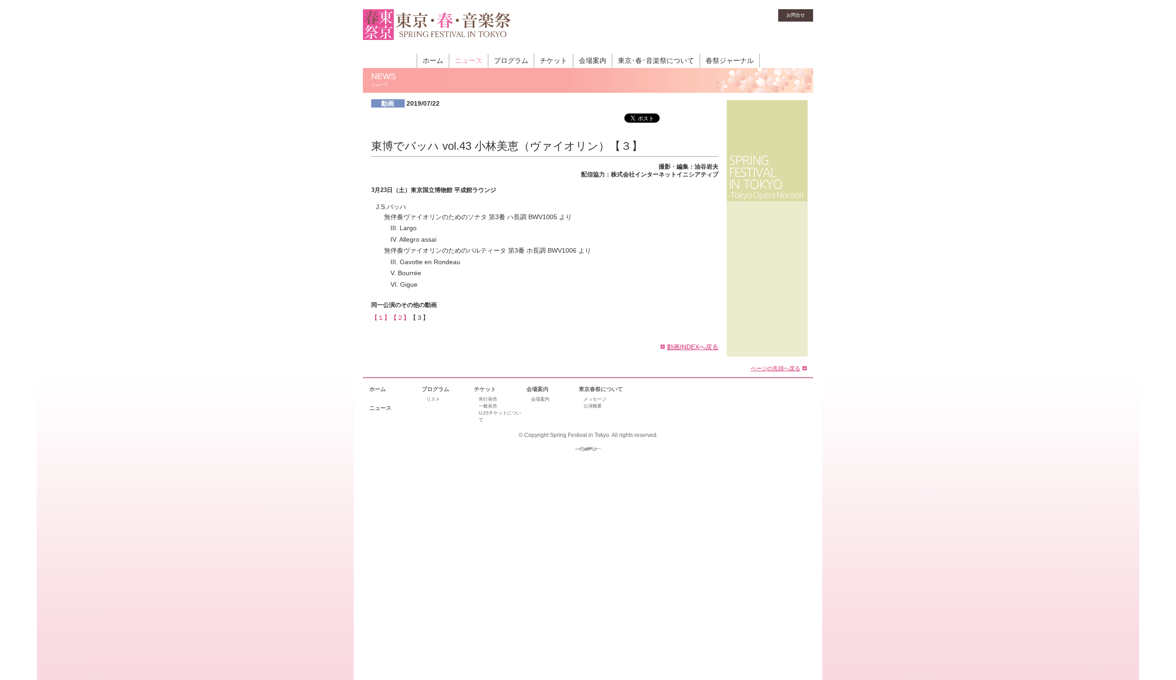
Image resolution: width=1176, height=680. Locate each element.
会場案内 (592, 60)
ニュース (468, 60)
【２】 (400, 317)
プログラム (511, 60)
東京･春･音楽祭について (656, 60)
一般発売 (488, 405)
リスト (433, 399)
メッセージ (594, 399)
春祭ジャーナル (730, 60)
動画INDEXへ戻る (692, 347)
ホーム (433, 60)
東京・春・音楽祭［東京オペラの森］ (437, 30)
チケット (553, 60)
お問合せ (795, 14)
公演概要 (592, 405)
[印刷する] (693, 129)
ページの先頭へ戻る (775, 368)
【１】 (380, 317)
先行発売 (488, 399)
